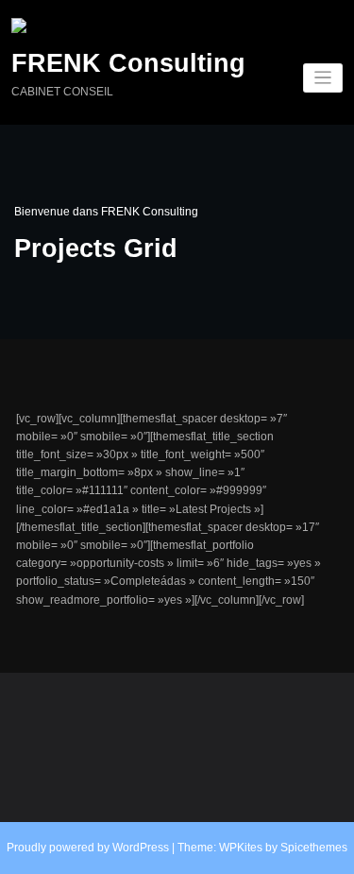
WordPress (140, 847)
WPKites (242, 847)
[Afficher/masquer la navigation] (323, 78)
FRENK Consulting (128, 63)
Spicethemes (313, 847)
